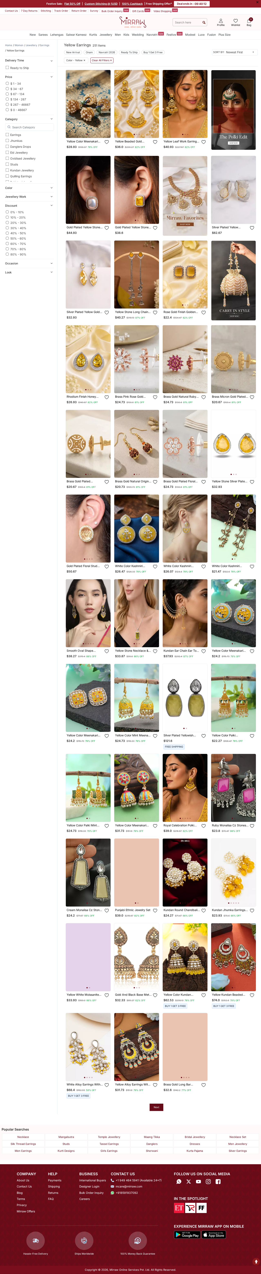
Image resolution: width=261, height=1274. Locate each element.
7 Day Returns (29, 10)
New (33, 34)
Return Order (79, 10)
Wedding (138, 34)
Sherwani (152, 1150)
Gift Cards (140, 11)
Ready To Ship (129, 52)
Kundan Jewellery (22, 170)
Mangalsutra (66, 1137)
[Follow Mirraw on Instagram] (208, 1181)
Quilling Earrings (21, 176)
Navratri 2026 (107, 52)
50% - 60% (18, 238)
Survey (94, 10)
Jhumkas (16, 140)
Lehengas (56, 34)
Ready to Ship (19, 67)
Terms (21, 1199)
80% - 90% (18, 254)
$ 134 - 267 (18, 99)
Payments (54, 1180)
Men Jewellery (237, 1143)
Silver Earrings (238, 1150)
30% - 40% (18, 228)
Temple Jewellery (109, 1137)
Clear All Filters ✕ (102, 60)
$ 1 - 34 (15, 83)
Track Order (61, 10)
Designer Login (89, 1186)
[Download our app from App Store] (214, 1234)
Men (118, 34)
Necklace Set (238, 1137)
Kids (126, 34)
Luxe (201, 34)
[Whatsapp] (178, 1181)
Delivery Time (14, 60)
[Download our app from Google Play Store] (187, 1234)
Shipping (54, 1186)
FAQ (51, 1199)
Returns (53, 1192)
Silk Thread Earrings (23, 1143)
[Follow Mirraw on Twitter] (188, 1181)
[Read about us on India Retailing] (190, 1207)
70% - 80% (18, 249)
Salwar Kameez (76, 34)
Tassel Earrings (109, 1143)
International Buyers (92, 1180)
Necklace (23, 1137)
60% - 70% (18, 243)
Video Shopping (165, 11)
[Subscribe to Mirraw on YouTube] (198, 1181)
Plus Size (224, 34)
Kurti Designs (66, 1150)
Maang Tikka (152, 1137)
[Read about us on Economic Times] (179, 1207)
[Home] (133, 22)
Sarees (43, 34)
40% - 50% (18, 233)
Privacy (22, 1205)
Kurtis (93, 34)
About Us (23, 1180)
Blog (20, 1192)
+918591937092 (127, 1192)
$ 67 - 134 (17, 94)
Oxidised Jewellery (23, 158)
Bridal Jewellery (195, 1137)
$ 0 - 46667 (18, 109)
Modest (190, 34)
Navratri (155, 34)
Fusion (211, 34)
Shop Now (91, 131)
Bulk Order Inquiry (115, 11)
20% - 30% (18, 222)
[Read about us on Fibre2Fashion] (201, 1207)
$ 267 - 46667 (20, 104)
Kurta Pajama (195, 1150)
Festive (174, 34)
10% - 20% (18, 217)
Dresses (195, 1143)
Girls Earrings (109, 1150)
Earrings (15, 134)
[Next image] (106, 104)
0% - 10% (17, 212)
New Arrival (73, 52)
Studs (14, 164)
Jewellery (106, 34)
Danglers (152, 1143)
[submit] (204, 22)
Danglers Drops (20, 146)
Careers (84, 1199)
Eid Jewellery (19, 152)
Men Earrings (23, 1150)
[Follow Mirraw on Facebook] (218, 1181)
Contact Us (11, 10)
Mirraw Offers (26, 1211)
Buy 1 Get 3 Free (152, 52)
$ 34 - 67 (16, 88)
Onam (89, 52)
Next (156, 1107)
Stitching (46, 10)
